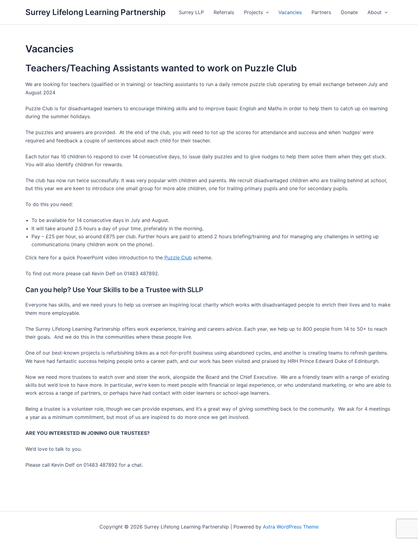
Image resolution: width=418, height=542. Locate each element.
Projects (253, 12)
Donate (349, 12)
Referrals (224, 12)
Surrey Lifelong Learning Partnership (95, 12)
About (375, 12)
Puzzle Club (178, 257)
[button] (266, 12)
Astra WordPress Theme (291, 527)
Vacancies (290, 12)
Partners (321, 12)
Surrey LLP (191, 12)
